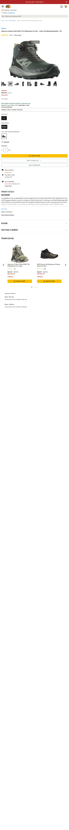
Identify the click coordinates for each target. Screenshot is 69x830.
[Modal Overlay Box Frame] (34, 415)
